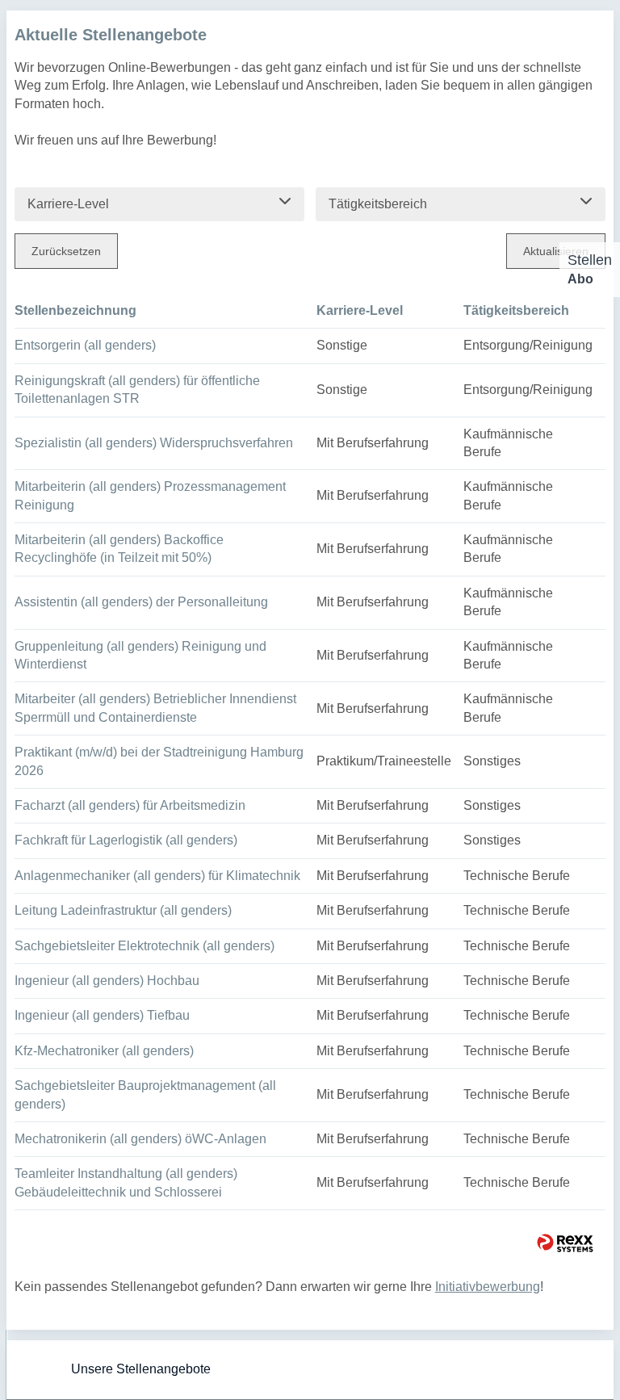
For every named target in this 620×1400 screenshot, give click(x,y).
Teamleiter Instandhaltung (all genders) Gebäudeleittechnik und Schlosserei (126, 1182)
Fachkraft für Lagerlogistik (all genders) (126, 840)
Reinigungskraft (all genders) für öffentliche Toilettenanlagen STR (137, 389)
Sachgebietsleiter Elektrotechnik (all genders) (144, 946)
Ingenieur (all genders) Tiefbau (102, 1015)
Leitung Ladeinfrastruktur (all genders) (123, 910)
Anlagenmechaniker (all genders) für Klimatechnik (157, 875)
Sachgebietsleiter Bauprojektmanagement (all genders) (145, 1094)
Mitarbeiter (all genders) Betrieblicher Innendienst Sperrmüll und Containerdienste (155, 707)
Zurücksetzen (66, 251)
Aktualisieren (556, 251)
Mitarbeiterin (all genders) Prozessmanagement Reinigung (150, 495)
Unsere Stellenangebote (141, 1369)
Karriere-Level (359, 310)
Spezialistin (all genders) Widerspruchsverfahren (154, 443)
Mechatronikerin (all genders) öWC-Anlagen (140, 1139)
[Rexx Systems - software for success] (565, 1243)
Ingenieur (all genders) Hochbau (107, 980)
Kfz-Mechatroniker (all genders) (104, 1051)
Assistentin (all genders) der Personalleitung (141, 602)
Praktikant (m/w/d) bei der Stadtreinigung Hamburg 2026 (159, 761)
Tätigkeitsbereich (516, 310)
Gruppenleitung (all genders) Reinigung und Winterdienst (140, 655)
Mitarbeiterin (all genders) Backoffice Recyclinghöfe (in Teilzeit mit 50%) (119, 548)
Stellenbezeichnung (75, 310)
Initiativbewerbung (487, 1286)
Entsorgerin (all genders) (85, 345)
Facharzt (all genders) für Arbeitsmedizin (130, 805)
